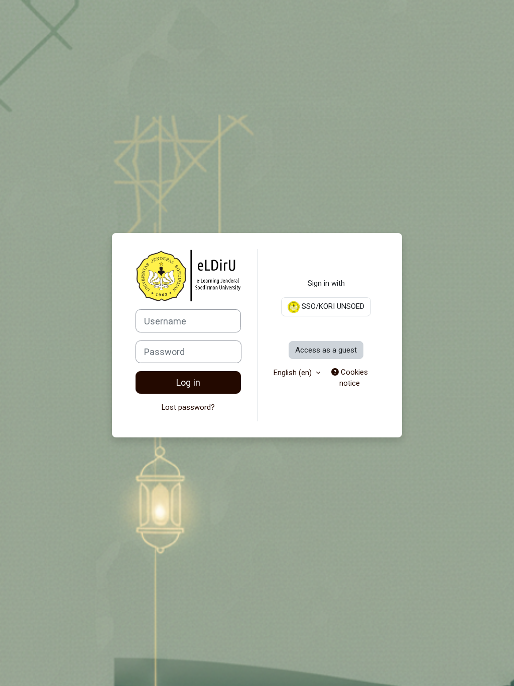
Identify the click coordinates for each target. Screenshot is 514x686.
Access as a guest (326, 350)
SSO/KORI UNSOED (332, 306)
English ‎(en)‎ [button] (294, 372)
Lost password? (188, 407)
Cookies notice (353, 378)
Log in (188, 382)
